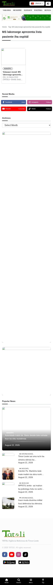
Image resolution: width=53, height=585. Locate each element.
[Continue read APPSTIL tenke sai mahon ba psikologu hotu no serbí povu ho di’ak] (8, 488)
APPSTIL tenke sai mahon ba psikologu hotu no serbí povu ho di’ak (30, 487)
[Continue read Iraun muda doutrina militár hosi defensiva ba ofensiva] (8, 503)
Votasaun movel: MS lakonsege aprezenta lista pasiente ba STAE (12, 73)
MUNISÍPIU (17, 10)
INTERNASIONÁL (27, 454)
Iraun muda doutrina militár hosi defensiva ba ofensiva (30, 502)
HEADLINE (25, 483)
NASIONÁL (25, 468)
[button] (6, 581)
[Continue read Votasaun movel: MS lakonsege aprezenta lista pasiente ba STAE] (13, 56)
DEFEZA (48, 10)
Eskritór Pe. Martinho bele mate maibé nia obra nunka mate (30, 473)
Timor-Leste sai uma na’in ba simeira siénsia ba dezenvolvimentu (31, 458)
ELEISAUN (28, 10)
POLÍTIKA (38, 10)
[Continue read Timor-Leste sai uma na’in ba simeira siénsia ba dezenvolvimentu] (8, 459)
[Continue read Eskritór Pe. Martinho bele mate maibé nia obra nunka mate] (8, 474)
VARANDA (7, 10)
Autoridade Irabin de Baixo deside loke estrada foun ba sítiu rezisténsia (26, 437)
